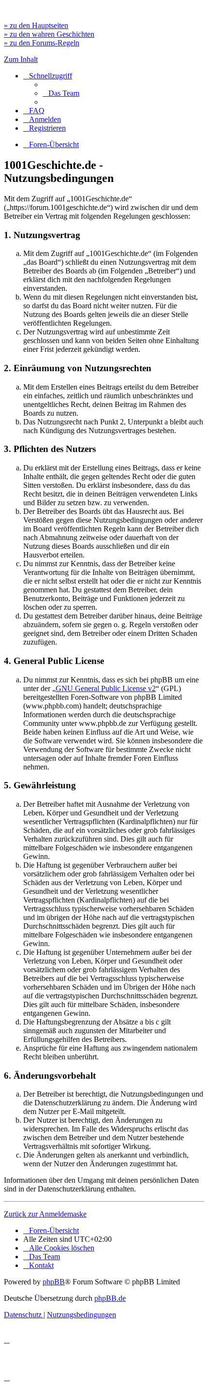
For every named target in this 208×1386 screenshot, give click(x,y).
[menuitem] (61, 93)
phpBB (54, 1282)
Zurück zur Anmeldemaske (45, 1214)
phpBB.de (110, 1298)
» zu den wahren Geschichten (49, 34)
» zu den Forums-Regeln (41, 43)
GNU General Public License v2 (106, 688)
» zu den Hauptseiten (36, 25)
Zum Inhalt (21, 59)
